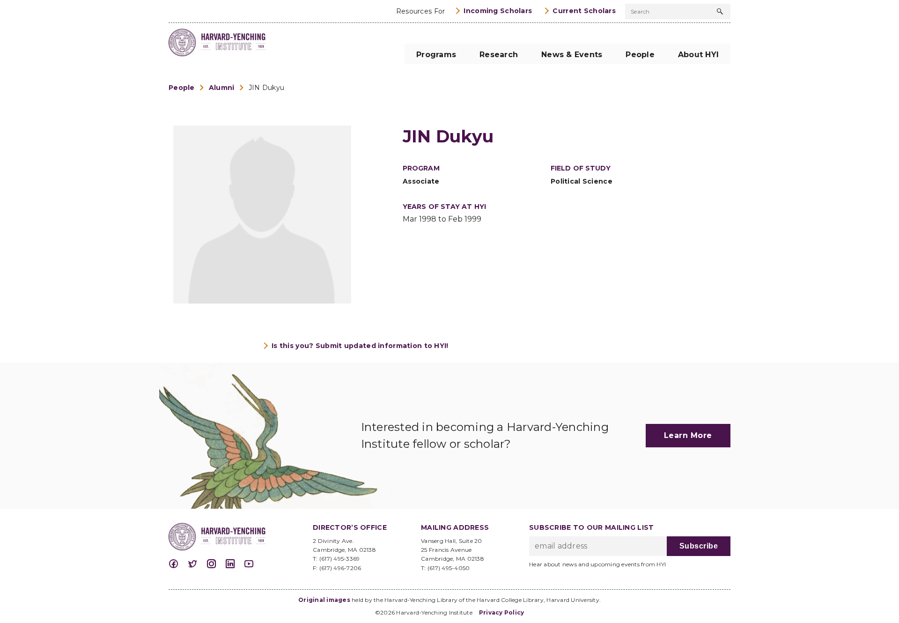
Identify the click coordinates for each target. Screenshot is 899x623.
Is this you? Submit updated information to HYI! (360, 345)
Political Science (581, 181)
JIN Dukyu (267, 87)
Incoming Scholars (498, 11)
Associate (421, 181)
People (182, 87)
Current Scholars (584, 11)
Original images (324, 599)
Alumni (222, 87)
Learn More (688, 435)
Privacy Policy (501, 612)
